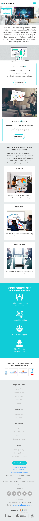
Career (19, 418)
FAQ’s (19, 428)
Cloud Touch (19, 393)
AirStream (19, 396)
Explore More (19, 82)
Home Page (19, 389)
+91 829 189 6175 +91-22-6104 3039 (19, 469)
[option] (10, 372)
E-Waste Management (19, 457)
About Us (19, 414)
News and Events (19, 439)
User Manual (19, 432)
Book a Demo (19, 463)
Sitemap (19, 403)
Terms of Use (19, 453)
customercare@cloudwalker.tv (22, 505)
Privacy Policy (19, 450)
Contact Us (19, 400)
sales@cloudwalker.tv (19, 473)
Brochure (19, 435)
